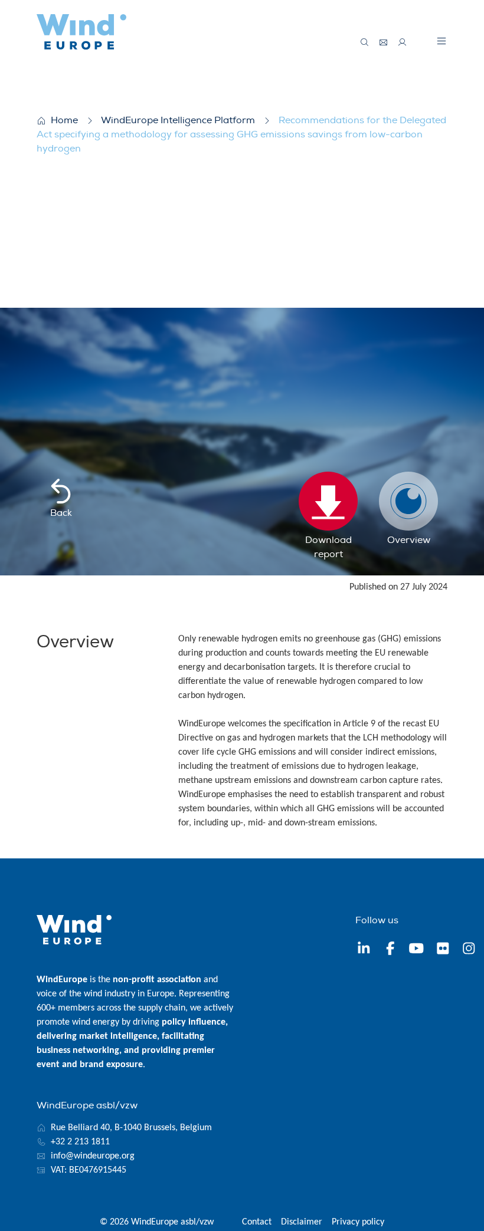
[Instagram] (469, 950)
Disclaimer (301, 1222)
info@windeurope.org (93, 1156)
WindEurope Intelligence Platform (178, 120)
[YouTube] (416, 950)
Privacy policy (358, 1222)
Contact (257, 1222)
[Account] (402, 42)
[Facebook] (390, 950)
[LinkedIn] (363, 950)
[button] (441, 41)
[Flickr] (443, 950)
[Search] (364, 42)
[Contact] (383, 42)
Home (64, 120)
